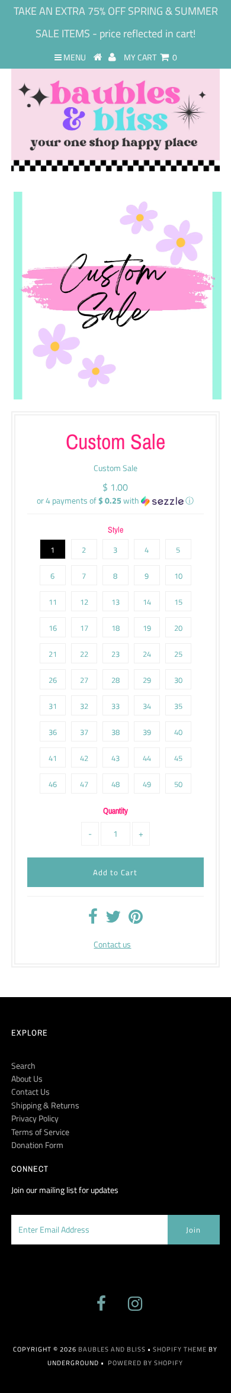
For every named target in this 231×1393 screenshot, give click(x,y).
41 (53, 758)
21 (53, 654)
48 (115, 784)
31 (53, 706)
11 (53, 602)
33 (115, 706)
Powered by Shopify (145, 1363)
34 (147, 706)
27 (84, 680)
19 (147, 628)
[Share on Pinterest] (136, 919)
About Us (27, 1078)
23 (115, 654)
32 (84, 706)
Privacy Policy (35, 1118)
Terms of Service (40, 1132)
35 (178, 706)
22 (84, 654)
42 (84, 758)
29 (147, 680)
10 (178, 576)
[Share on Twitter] (113, 919)
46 (53, 784)
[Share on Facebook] (93, 919)
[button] (115, 500)
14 (147, 602)
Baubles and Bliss (112, 1349)
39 (147, 732)
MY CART (150, 57)
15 (178, 602)
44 (147, 758)
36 (53, 732)
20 (178, 628)
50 (178, 784)
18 (115, 628)
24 (147, 654)
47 (84, 784)
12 (84, 602)
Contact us (112, 944)
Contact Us (30, 1091)
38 (115, 732)
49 (147, 784)
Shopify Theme (180, 1349)
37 (84, 732)
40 (178, 732)
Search (23, 1065)
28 (115, 680)
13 (115, 602)
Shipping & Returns (45, 1105)
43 (115, 758)
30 (178, 680)
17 (84, 628)
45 (178, 758)
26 (53, 680)
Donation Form (37, 1145)
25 (178, 654)
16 (53, 628)
